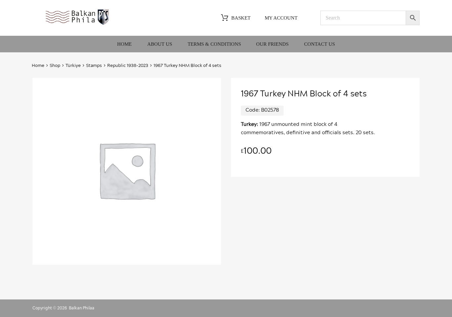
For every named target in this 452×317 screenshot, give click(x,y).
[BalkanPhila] (77, 24)
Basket (240, 18)
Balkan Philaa (81, 308)
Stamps (94, 66)
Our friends (272, 44)
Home (124, 44)
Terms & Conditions (214, 44)
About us (159, 44)
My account (281, 18)
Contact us (319, 44)
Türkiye (73, 66)
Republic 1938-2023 (127, 66)
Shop (55, 66)
